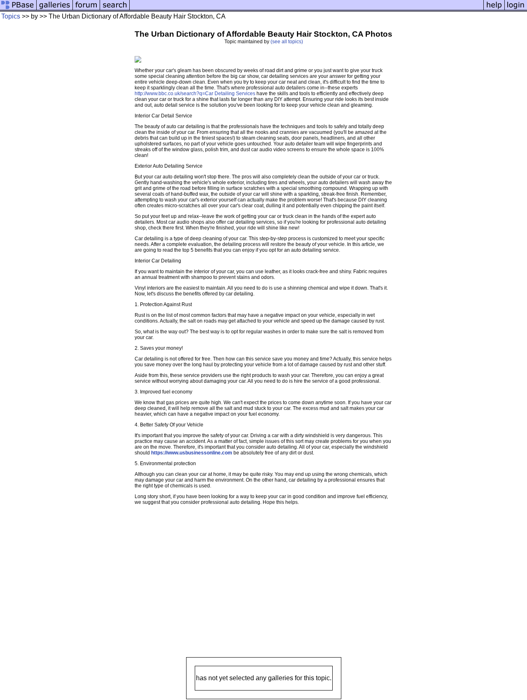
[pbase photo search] (115, 9)
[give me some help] (494, 9)
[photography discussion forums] (86, 9)
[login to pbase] (516, 9)
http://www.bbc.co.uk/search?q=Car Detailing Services (195, 93)
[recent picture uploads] (55, 9)
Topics (10, 16)
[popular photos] (306, 9)
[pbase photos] (18, 9)
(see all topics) (286, 41)
